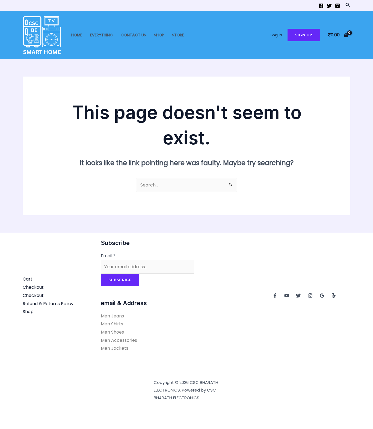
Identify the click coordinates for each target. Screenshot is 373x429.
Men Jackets (114, 348)
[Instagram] (337, 5)
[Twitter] (329, 5)
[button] (347, 5)
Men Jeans (112, 316)
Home (76, 35)
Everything (101, 35)
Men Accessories (119, 340)
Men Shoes (112, 332)
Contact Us (133, 35)
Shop (159, 35)
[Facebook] (321, 5)
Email (108, 256)
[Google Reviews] (321, 295)
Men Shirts (112, 324)
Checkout (33, 287)
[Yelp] (333, 295)
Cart (27, 279)
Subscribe (119, 280)
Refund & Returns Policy (48, 303)
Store (178, 35)
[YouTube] (286, 295)
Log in (276, 35)
